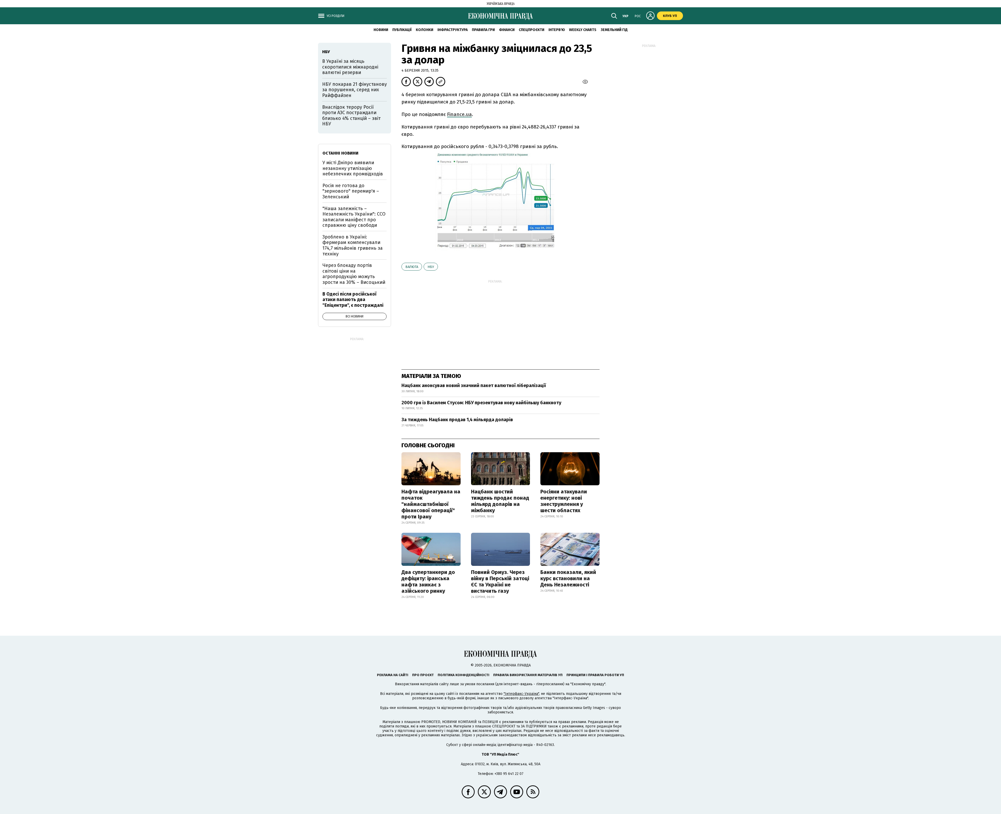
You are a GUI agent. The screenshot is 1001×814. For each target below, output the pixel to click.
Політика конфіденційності (463, 675)
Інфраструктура (452, 30)
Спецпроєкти (531, 30)
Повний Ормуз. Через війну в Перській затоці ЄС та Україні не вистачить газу (500, 581)
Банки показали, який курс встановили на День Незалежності (568, 578)
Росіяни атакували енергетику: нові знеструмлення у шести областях (563, 500)
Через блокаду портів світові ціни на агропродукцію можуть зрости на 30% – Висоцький (353, 273)
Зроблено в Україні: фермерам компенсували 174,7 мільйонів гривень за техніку (352, 245)
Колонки (424, 30)
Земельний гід (614, 30)
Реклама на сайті (392, 675)
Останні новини (340, 153)
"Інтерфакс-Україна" (521, 693)
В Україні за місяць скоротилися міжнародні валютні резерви (350, 66)
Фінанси (507, 30)
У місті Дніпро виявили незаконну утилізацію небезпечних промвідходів (352, 168)
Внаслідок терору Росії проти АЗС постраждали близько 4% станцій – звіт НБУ (351, 115)
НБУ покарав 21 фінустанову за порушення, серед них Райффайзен (354, 89)
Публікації (402, 30)
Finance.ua (459, 114)
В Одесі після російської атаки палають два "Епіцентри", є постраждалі (352, 299)
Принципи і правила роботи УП (595, 675)
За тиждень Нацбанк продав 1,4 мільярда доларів (457, 420)
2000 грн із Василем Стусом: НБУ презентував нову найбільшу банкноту (481, 403)
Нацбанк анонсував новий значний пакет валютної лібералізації (473, 385)
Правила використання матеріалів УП (528, 675)
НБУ (431, 267)
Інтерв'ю (556, 30)
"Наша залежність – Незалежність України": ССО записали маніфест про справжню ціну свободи (354, 217)
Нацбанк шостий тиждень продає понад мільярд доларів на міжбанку (500, 500)
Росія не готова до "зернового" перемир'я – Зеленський (350, 191)
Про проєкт (423, 675)
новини (381, 30)
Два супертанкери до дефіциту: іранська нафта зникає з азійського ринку (428, 581)
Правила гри (483, 30)
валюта (411, 267)
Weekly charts (582, 30)
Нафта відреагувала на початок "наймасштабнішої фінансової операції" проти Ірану (430, 504)
